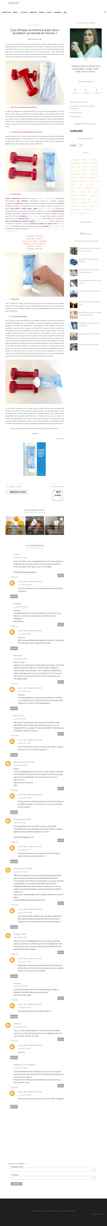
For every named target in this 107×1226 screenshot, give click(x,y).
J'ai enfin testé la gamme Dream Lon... (35, 530)
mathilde (19, 716)
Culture (73, 177)
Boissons (95, 167)
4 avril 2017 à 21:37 (20, 558)
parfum (95, 202)
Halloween (90, 185)
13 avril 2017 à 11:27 (20, 1027)
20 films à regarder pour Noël (88, 344)
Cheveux (84, 170)
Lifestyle (6, 12)
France (73, 185)
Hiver (73, 188)
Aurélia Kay (20, 934)
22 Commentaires (57, 486)
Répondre (61, 575)
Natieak (18, 656)
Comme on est (51, 1211)
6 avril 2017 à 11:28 (24, 634)
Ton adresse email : (52, 1167)
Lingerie (82, 192)
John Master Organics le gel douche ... (15, 530)
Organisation (85, 202)
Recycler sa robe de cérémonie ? (89, 291)
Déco (15, 12)
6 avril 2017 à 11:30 (24, 798)
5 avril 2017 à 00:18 (20, 607)
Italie (97, 188)
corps (85, 174)
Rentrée (92, 206)
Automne (93, 160)
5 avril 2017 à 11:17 (20, 719)
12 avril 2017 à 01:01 (24, 962)
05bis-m (18, 1024)
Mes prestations (75, 116)
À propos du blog (76, 112)
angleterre (75, 160)
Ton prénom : (52, 1175)
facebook (96, 93)
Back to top (97, 1214)
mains (96, 192)
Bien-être (94, 163)
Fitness (91, 181)
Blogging (86, 167)
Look (89, 192)
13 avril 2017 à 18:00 (20, 1068)
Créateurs (93, 174)
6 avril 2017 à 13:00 (20, 872)
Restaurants (75, 209)
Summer (73, 213)
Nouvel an (74, 202)
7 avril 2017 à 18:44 (20, 937)
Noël (88, 199)
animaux (84, 160)
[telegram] (12, 486)
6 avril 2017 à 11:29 (24, 691)
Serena (17, 604)
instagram (86, 93)
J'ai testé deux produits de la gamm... (54, 530)
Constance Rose (22, 819)
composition (94, 170)
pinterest (75, 93)
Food (49, 12)
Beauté (33, 12)
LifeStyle (74, 192)
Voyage (23, 12)
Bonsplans (74, 170)
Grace (17, 554)
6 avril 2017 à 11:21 (20, 823)
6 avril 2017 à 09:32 (20, 765)
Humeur (57, 12)
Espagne (83, 181)
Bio (65, 12)
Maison (73, 195)
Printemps (74, 206)
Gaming (81, 185)
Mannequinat (83, 195)
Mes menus (74, 199)
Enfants (93, 177)
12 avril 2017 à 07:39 (21, 986)
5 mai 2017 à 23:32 (24, 1095)
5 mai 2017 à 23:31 (24, 1008)
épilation (74, 181)
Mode (41, 12)
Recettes (84, 206)
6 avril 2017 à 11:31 (24, 850)
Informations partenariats (78, 102)
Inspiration (89, 188)
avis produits (35, 25)
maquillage (94, 195)
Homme (80, 188)
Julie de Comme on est (30, 582)
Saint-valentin (88, 209)
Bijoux (73, 167)
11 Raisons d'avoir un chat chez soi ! (89, 334)
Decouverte (83, 177)
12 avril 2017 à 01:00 (25, 912)
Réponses (14, 577)
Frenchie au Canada (24, 1065)
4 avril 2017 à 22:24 (24, 585)
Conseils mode (75, 174)
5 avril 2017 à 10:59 (20, 659)
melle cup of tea (23, 869)
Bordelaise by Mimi (24, 762)
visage (81, 213)
